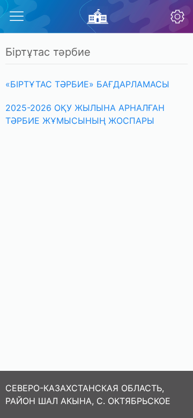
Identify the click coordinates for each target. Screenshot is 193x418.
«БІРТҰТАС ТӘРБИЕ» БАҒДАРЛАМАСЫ (87, 84)
